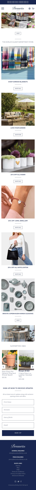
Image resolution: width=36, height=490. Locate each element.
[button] (2, 8)
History (18, 465)
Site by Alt (25, 485)
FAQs (18, 469)
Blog (18, 467)
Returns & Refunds (18, 475)
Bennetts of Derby (18, 8)
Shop (18, 33)
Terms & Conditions (18, 471)
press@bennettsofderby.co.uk (18, 459)
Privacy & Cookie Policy (18, 473)
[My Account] (30, 9)
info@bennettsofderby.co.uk (18, 453)
